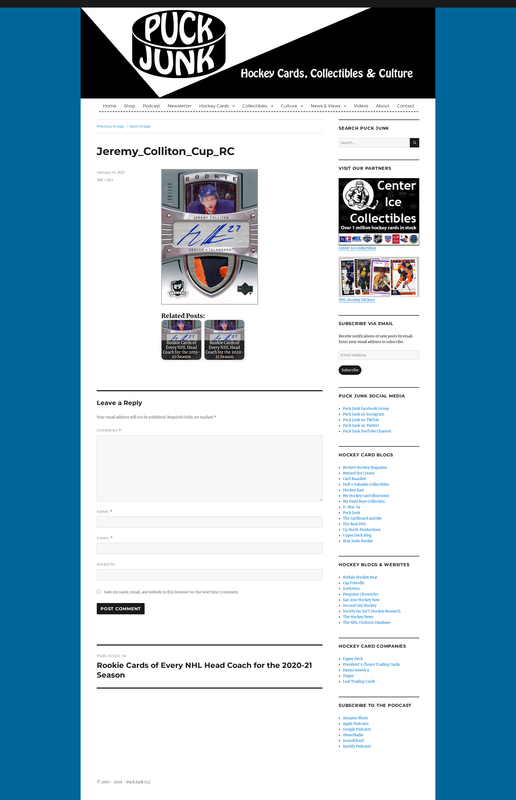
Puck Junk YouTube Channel (367, 431)
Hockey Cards (214, 105)
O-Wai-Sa (351, 507)
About (382, 105)
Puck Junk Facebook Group (366, 408)
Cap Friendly (353, 583)
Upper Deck (353, 659)
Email (105, 538)
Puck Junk (351, 512)
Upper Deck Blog (357, 535)
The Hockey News (358, 617)
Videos (361, 105)
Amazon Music (355, 718)
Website (106, 564)
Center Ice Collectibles (357, 248)
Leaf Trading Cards (359, 681)
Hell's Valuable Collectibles (366, 484)
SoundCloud (353, 740)
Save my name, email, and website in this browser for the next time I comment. (171, 592)
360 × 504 (105, 180)
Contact (405, 105)
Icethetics (351, 588)
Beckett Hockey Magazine (365, 467)
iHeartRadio (353, 735)
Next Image (140, 126)
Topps (348, 676)
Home (109, 105)
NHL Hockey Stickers (357, 300)
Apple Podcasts (356, 723)
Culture (289, 105)
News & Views (326, 105)
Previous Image (110, 126)
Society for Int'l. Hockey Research (372, 611)
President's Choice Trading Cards (371, 664)
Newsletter (180, 105)
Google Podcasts (357, 729)
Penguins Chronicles (360, 594)
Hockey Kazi (353, 490)
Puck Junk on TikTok (361, 420)
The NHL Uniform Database (366, 622)
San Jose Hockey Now (361, 600)
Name (104, 511)
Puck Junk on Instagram (363, 414)
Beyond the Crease (358, 473)
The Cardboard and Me (362, 518)
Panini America (356, 670)
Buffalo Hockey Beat (360, 577)
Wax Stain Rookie (358, 541)
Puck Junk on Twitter (361, 425)
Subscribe (350, 370)
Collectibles (254, 105)
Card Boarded (354, 479)
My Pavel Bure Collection (364, 501)
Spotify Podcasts (357, 746)
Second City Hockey (360, 605)
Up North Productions (362, 529)
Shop (129, 105)
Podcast (151, 105)
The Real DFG (354, 524)
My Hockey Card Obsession (366, 496)
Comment (109, 430)
